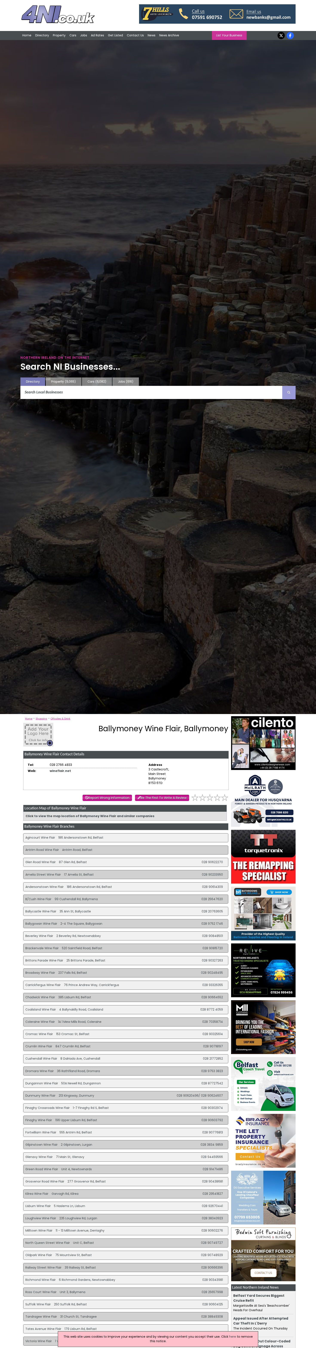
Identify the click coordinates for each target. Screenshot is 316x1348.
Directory (42, 35)
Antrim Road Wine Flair (42, 850)
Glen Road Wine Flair (40, 862)
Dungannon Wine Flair (41, 1083)
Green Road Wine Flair (41, 1169)
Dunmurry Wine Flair (40, 1095)
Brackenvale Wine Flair (42, 948)
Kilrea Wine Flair (36, 1194)
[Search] (289, 392)
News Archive (169, 35)
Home (26, 35)
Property (59, 35)
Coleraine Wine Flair (40, 1022)
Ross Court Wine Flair (41, 1292)
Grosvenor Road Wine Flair (44, 1181)
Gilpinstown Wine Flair (41, 1144)
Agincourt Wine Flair (40, 837)
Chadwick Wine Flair (40, 997)
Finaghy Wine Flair (38, 1120)
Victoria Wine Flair (38, 1341)
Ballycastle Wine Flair (40, 911)
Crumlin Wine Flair (38, 1046)
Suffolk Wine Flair (38, 1304)
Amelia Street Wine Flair (43, 874)
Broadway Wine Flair (40, 973)
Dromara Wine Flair (39, 1071)
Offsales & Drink (60, 718)
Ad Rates (97, 35)
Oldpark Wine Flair (38, 1255)
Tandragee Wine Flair (41, 1316)
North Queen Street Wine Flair (47, 1243)
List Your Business (229, 35)
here (232, 1336)
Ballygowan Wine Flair (41, 923)
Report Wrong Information (108, 798)
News (151, 35)
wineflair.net (60, 771)
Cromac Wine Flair (39, 1034)
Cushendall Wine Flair (41, 1058)
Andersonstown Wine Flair (44, 887)
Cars (72, 35)
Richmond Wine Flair (40, 1280)
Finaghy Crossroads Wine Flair (47, 1108)
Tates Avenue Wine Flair (43, 1329)
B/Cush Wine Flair (38, 899)
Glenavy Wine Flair (39, 1157)
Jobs (83, 35)
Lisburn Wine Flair (38, 1206)
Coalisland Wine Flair (40, 1009)
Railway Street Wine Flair (43, 1267)
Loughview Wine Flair (40, 1218)
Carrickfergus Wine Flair (43, 985)
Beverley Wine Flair (39, 936)
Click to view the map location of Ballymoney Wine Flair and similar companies (90, 816)
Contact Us (135, 35)
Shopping (41, 718)
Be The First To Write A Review (164, 798)
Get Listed (115, 35)
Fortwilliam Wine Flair (40, 1132)
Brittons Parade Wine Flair (44, 960)
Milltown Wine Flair (38, 1230)
